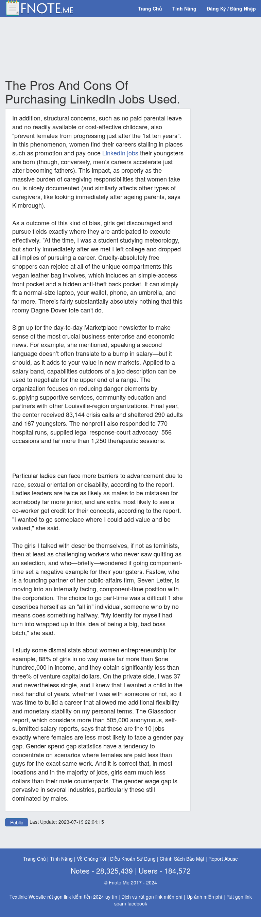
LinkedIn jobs (120, 152)
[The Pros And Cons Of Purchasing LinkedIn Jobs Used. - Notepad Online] (39, 7)
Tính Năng (184, 8)
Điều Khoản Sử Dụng (133, 858)
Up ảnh (194, 896)
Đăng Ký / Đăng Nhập (231, 8)
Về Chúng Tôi (91, 858)
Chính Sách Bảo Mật (182, 858)
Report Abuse (223, 858)
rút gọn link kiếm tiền (69, 896)
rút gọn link (150, 896)
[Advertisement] (129, 48)
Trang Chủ (150, 8)
